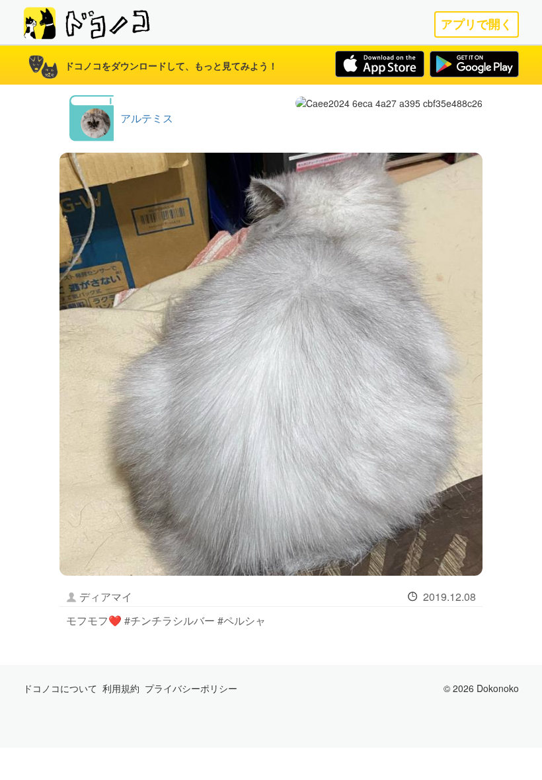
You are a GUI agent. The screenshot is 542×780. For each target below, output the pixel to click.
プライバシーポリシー (191, 688)
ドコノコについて (60, 688)
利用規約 (120, 688)
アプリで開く (476, 24)
